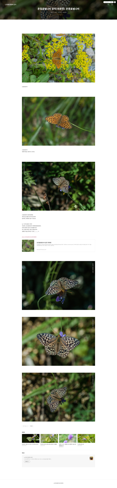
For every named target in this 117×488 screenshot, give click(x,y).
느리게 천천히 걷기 (10, 4)
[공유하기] (25, 426)
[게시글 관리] (27, 426)
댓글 (23, 453)
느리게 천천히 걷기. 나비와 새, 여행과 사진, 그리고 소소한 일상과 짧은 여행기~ (37, 459)
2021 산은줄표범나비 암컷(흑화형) (29, 237)
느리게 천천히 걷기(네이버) (58, 483)
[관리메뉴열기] (115, 2)
